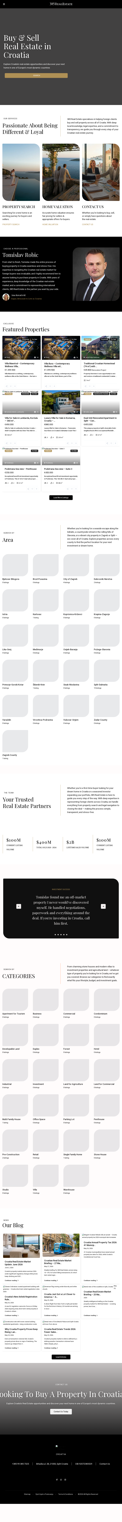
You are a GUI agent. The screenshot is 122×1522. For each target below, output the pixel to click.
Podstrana (9, 463)
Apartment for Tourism (13, 1013)
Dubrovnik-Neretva (103, 579)
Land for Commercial (104, 1084)
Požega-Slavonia (102, 649)
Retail (35, 1154)
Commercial (69, 1013)
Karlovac (96, 357)
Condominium (100, 1013)
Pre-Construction (10, 1154)
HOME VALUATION (57, 206)
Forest (66, 1049)
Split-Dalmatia (100, 684)
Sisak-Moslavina (71, 684)
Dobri (87, 412)
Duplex (36, 1049)
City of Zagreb (70, 579)
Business (37, 1013)
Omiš (8, 357)
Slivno (55, 412)
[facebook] (57, 1480)
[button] (55, 934)
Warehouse (68, 1189)
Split (91, 412)
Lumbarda (20, 412)
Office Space (39, 1119)
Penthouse (99, 1119)
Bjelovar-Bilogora (10, 579)
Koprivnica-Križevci (72, 614)
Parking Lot (68, 1119)
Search (36, 75)
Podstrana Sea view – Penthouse (21, 469)
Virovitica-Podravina (43, 720)
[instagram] (65, 1480)
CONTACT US (93, 206)
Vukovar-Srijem (70, 720)
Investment (38, 1084)
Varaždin (6, 720)
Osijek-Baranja (70, 649)
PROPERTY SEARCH (18, 206)
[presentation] (18, 906)
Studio (5, 1189)
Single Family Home (72, 1154)
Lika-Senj (6, 649)
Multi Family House (11, 1119)
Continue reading (11, 1280)
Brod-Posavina (40, 579)
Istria (4, 614)
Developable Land (10, 1049)
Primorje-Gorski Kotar (13, 684)
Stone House (100, 1154)
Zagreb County (9, 755)
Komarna (49, 412)
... (5, 379)
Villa (35, 1189)
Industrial (6, 1084)
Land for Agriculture (73, 1084)
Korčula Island (11, 412)
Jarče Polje (89, 357)
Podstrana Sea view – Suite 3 (58, 469)
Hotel (96, 1049)
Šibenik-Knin (39, 684)
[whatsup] (61, 1480)
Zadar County (100, 720)
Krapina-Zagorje (102, 614)
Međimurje (38, 649)
